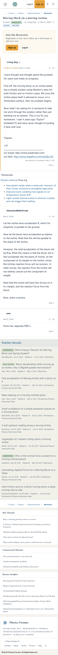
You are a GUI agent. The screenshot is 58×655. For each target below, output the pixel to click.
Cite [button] (50, 165)
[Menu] (5, 4)
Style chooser (11, 641)
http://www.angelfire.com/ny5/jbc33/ (33, 156)
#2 (53, 216)
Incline (15, 26)
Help (40, 646)
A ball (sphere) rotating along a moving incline (26, 425)
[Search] (53, 4)
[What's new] (47, 4)
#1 (53, 68)
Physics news (7, 180)
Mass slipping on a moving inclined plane (23, 395)
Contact (7, 646)
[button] (49, 68)
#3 (53, 319)
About (16, 646)
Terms (23, 646)
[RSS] (45, 645)
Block (7, 26)
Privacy (32, 646)
